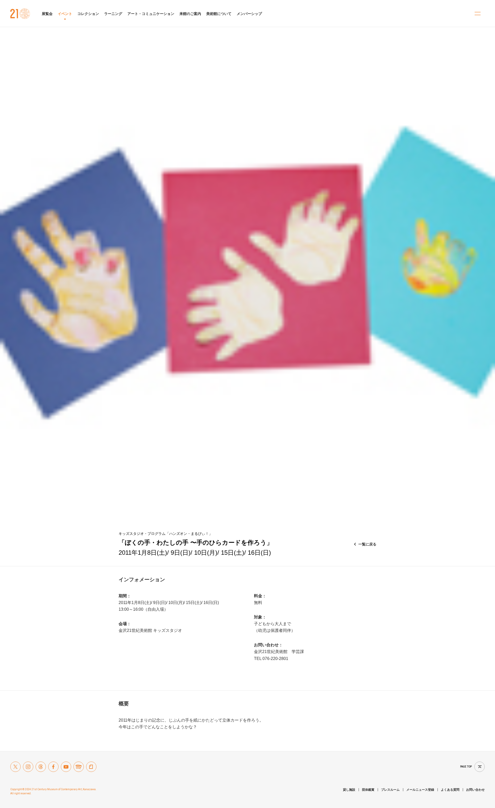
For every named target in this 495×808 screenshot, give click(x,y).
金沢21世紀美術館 (20, 14)
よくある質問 (450, 789)
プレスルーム (390, 789)
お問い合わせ (475, 789)
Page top (466, 766)
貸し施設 (349, 789)
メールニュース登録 (420, 789)
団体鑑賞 (368, 789)
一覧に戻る (367, 544)
